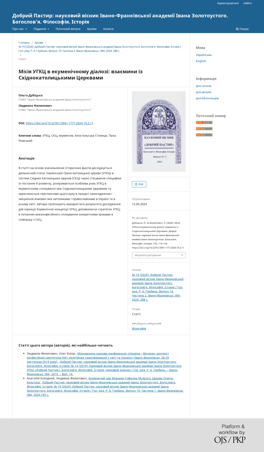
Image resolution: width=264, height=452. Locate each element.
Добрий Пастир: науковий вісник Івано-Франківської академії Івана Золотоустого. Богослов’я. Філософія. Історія (120, 18)
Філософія (139, 328)
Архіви (92, 29)
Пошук (244, 29)
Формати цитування (148, 255)
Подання (40, 29)
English (201, 61)
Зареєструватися (228, 3)
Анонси (108, 29)
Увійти (247, 3)
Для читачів (203, 86)
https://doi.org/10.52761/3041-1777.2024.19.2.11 (59, 123)
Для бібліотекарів (207, 98)
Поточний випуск (68, 29)
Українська (204, 55)
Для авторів (203, 92)
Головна (24, 42)
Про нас (18, 29)
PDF (140, 184)
